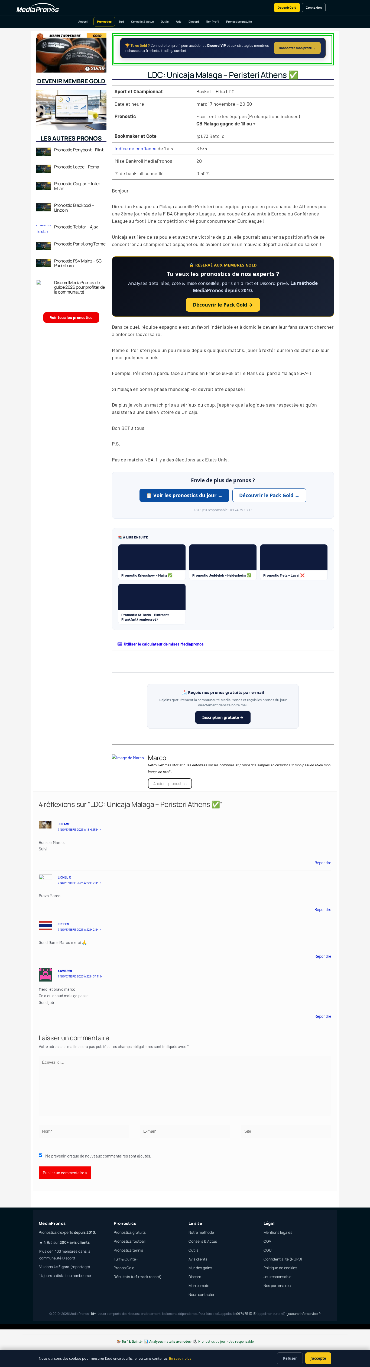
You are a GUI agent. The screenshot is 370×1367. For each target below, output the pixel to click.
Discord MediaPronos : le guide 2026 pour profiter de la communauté (79, 287)
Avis (178, 21)
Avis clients (198, 1259)
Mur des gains (200, 1267)
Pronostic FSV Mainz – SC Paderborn (78, 263)
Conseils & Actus (142, 21)
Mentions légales (278, 1232)
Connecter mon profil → (297, 48)
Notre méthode (201, 1232)
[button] (223, 644)
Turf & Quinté (132, 1341)
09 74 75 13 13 (246, 1313)
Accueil (83, 21)
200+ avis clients (75, 1242)
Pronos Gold (124, 1267)
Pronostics (104, 21)
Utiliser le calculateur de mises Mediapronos (164, 643)
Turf (121, 21)
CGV (267, 1241)
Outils (165, 21)
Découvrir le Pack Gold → (223, 304)
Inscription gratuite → (223, 717)
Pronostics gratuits (239, 21)
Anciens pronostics (170, 783)
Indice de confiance (136, 148)
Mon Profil (212, 21)
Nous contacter (202, 1294)
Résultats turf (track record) (138, 1276)
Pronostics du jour (212, 1341)
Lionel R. (65, 877)
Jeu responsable (277, 1276)
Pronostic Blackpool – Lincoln (74, 207)
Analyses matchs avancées (170, 1341)
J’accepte (318, 1358)
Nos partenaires (277, 1285)
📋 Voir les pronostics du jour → (184, 495)
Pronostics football (129, 1241)
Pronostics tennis (128, 1250)
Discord (194, 21)
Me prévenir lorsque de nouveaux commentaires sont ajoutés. (98, 1155)
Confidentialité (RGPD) (283, 1259)
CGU (267, 1250)
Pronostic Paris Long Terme (80, 244)
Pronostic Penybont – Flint (78, 150)
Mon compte (199, 1285)
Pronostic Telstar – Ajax (76, 227)
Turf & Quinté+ (126, 1259)
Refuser (290, 1358)
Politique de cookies (280, 1267)
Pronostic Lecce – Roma (76, 167)
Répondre (322, 862)
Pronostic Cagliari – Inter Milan (77, 186)
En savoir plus (180, 1358)
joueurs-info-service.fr (304, 1313)
